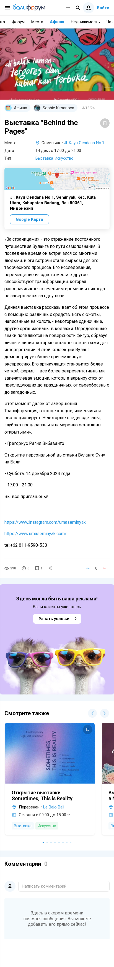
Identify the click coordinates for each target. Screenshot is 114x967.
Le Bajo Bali (53, 807)
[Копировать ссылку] (50, 568)
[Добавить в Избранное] (105, 123)
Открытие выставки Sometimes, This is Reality (42, 795)
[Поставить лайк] (88, 568)
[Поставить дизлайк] (105, 568)
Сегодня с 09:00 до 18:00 (42, 814)
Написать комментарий (44, 886)
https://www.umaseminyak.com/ (35, 533)
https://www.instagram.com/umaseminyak (45, 522)
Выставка (44, 158)
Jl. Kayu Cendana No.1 (84, 142)
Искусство (64, 158)
